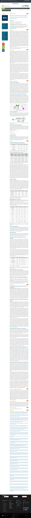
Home (23, 10)
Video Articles (10, 506)
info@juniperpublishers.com (26, 504)
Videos (19, 8)
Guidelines (9, 8)
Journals (12, 8)
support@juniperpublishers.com (19, 507)
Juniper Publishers (9, 515)
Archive (3, 28)
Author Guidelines (11, 503)
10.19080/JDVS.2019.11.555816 (13, 28)
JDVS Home (3, 8)
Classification (6, 8)
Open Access (15, 8)
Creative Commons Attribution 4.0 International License (20, 515)
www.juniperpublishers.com (15, 516)
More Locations (11, 508)
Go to (27, 29)
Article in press (4, 25)
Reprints (10, 507)
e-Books (17, 8)
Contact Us (26, 8)
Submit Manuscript (23, 8)
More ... (6, 511)
